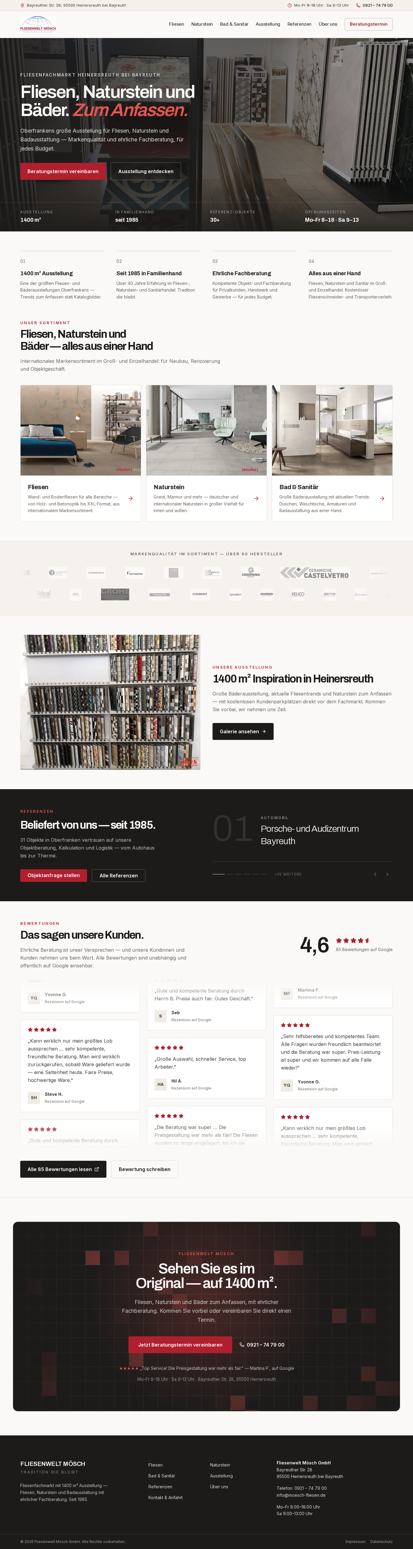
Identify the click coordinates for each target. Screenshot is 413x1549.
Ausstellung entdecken (146, 171)
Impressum (356, 1541)
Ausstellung (268, 24)
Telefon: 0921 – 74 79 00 (302, 1488)
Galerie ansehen (239, 731)
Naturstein (202, 24)
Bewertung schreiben (145, 1169)
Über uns (328, 24)
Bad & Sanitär (234, 24)
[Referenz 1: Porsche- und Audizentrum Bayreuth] (219, 874)
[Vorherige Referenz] (375, 874)
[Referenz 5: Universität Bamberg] (255, 874)
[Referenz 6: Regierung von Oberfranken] (264, 874)
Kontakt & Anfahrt (165, 1497)
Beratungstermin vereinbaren (63, 171)
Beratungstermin (369, 24)
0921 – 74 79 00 (378, 5)
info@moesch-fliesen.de (301, 1495)
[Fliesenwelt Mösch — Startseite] (38, 24)
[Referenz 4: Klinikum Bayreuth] (247, 874)
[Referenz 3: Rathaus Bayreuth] (239, 874)
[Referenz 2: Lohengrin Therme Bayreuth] (230, 874)
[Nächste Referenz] (387, 874)
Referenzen (299, 24)
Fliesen (176, 24)
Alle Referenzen (118, 876)
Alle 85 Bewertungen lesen (60, 1169)
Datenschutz (381, 1541)
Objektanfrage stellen (54, 875)
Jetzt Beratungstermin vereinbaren (180, 1345)
